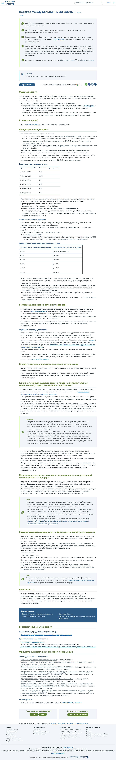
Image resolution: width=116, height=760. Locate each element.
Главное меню (37, 730)
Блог (87, 730)
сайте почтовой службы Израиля (74, 239)
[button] (2, 2)
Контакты (89, 732)
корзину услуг (59, 39)
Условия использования (57, 753)
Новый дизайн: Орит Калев (68, 735)
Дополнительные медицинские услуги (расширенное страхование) (77, 617)
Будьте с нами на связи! (13, 738)
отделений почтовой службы (71, 136)
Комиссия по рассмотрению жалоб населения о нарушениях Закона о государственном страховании (58, 647)
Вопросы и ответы (11, 732)
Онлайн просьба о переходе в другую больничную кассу (46, 76)
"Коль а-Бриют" (28, 644)
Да (34, 714)
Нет (42, 714)
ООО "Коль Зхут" (69, 747)
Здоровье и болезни (66, 614)
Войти (8, 742)
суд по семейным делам (40, 359)
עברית (108, 3)
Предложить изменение (78, 715)
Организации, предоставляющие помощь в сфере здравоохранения (46, 635)
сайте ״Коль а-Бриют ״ (67, 60)
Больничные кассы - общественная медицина (37, 614)
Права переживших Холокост (41, 732)
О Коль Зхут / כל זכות (12, 730)
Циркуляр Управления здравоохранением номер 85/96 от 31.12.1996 (46, 667)
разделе (92, 340)
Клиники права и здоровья (72, 703)
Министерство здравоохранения (33, 642)
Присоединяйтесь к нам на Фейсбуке (97, 734)
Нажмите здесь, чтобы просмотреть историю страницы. (70, 723)
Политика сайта (11, 736)
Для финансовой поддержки (14, 740)
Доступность (10, 734)
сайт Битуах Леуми (34, 235)
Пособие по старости (39, 734)
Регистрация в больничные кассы (33, 617)
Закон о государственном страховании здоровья (39, 660)
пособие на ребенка (39, 311)
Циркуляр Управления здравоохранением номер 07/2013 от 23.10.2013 (47, 679)
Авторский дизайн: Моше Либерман (70, 733)
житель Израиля (32, 124)
